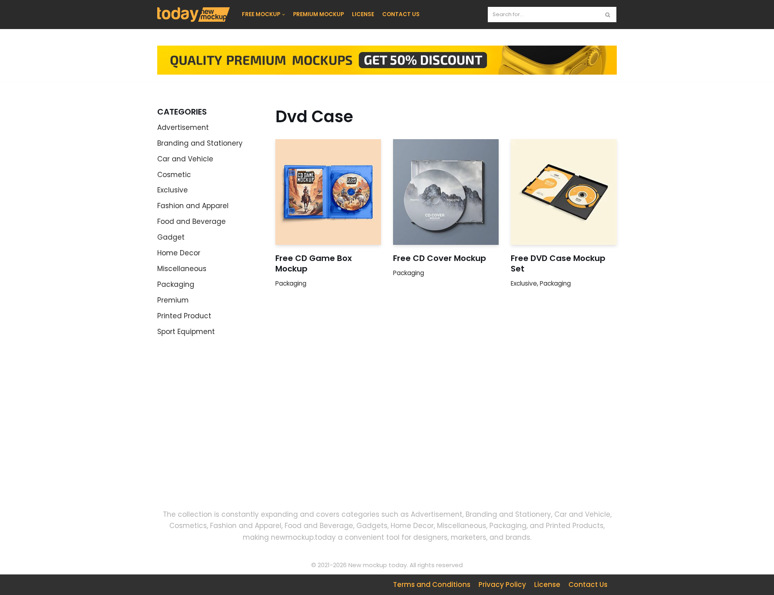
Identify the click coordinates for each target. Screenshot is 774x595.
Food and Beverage (191, 221)
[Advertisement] (229, 429)
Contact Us (588, 584)
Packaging (175, 284)
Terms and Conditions (431, 584)
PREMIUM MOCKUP (318, 14)
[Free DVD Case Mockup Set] (563, 192)
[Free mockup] (193, 14)
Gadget (171, 237)
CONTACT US (401, 14)
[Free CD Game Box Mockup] (328, 192)
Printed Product (184, 316)
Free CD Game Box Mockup (313, 263)
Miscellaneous (181, 268)
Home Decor (178, 253)
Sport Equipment (186, 331)
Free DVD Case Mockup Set (558, 263)
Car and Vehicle (185, 159)
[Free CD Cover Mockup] (446, 192)
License (547, 584)
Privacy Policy (502, 584)
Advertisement (183, 127)
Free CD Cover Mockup (439, 258)
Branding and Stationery (200, 143)
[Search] (608, 14)
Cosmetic (174, 175)
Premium (173, 300)
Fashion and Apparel (193, 206)
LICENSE (363, 14)
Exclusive (172, 190)
